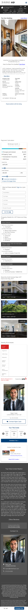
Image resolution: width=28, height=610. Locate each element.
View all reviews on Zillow (14, 527)
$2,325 (24, 152)
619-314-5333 (15, 418)
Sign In (19, 187)
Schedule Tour (19, 608)
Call (6, 608)
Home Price (4, 162)
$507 (24, 154)
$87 (25, 157)
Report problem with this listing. (14, 104)
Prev (3, 434)
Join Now (6, 212)
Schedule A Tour (13, 440)
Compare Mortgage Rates (9, 181)
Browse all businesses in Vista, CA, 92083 (6, 379)
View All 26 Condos (14, 459)
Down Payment (5, 170)
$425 (24, 159)
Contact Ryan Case (15, 421)
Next (25, 434)
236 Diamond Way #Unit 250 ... (16, 455)
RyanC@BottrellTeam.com (12, 568)
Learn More (24, 18)
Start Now (22, 64)
